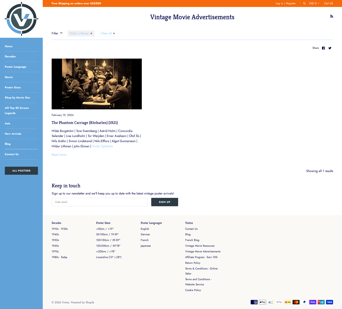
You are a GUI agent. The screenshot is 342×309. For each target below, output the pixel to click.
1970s (55, 251)
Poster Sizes (13, 87)
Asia (7, 123)
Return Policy (192, 263)
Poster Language (15, 67)
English (145, 229)
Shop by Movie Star (17, 98)
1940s (55, 234)
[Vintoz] (21, 19)
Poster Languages (151, 223)
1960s (55, 246)
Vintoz (189, 223)
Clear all (107, 33)
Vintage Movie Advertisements (203, 251)
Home (8, 46)
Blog (8, 144)
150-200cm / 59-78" (108, 246)
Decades (10, 56)
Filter (55, 33)
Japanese (146, 246)
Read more (59, 154)
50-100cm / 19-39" (107, 234)
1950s (55, 240)
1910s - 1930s (60, 229)
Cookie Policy (193, 290)
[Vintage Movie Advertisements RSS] (331, 17)
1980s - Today (59, 257)
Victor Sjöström (102, 146)
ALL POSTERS (21, 170)
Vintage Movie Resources (199, 246)
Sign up (164, 202)
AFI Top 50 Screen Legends (17, 110)
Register (291, 3)
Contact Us (12, 154)
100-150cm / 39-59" (108, 240)
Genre (9, 77)
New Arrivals (13, 134)
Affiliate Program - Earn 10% (201, 257)
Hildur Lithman (79, 33)
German (145, 234)
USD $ (313, 3)
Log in (279, 3)
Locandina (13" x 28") (108, 257)
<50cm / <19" (105, 229)
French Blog (192, 240)
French (145, 240)
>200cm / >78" (105, 251)
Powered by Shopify (82, 302)
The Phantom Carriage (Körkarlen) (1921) (85, 122)
